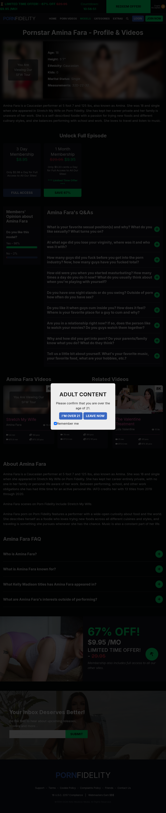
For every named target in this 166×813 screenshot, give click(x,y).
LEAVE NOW (95, 416)
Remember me (68, 423)
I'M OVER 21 (71, 416)
